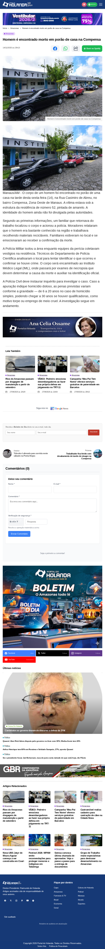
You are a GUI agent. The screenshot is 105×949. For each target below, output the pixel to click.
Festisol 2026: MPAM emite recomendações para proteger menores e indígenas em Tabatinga (39, 860)
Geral (56, 908)
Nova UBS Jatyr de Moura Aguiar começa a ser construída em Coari (13, 857)
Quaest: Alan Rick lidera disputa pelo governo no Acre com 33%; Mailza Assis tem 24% (41, 741)
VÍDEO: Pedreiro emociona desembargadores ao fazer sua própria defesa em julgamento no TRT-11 (52, 383)
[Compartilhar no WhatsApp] (65, 48)
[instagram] (16, 900)
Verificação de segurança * (19, 516)
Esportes (81, 904)
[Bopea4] (17, 4)
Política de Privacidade (58, 946)
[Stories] (84, 4)
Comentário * (14, 496)
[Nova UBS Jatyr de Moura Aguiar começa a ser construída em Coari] (14, 840)
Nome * (11, 484)
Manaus (81, 896)
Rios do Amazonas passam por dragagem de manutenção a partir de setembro (19, 383)
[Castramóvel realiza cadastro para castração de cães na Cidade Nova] (91, 797)
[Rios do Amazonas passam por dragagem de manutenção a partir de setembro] (20, 364)
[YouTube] (27, 900)
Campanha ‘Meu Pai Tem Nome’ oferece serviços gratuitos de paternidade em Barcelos (84, 383)
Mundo (81, 900)
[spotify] (33, 900)
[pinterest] (22, 900)
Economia (58, 904)
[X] (10, 900)
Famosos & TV (60, 896)
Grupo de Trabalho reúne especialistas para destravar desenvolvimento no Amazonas (91, 858)
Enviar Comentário (19, 534)
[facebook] (5, 900)
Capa (56, 888)
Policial (81, 892)
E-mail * (57, 484)
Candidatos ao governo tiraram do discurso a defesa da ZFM (35, 730)
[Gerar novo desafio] (20, 522)
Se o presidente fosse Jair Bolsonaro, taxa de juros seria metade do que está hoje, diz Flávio (44, 758)
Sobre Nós (41, 946)
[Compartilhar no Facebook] (55, 48)
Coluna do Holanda (86, 888)
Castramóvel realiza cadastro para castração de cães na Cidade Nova (91, 813)
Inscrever (93, 432)
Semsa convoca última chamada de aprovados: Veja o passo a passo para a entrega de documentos (65, 860)
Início (5, 28)
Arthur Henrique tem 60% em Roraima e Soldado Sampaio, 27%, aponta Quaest (38, 749)
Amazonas (14, 28)
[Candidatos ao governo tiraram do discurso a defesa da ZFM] (52, 703)
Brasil (56, 900)
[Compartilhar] (76, 48)
